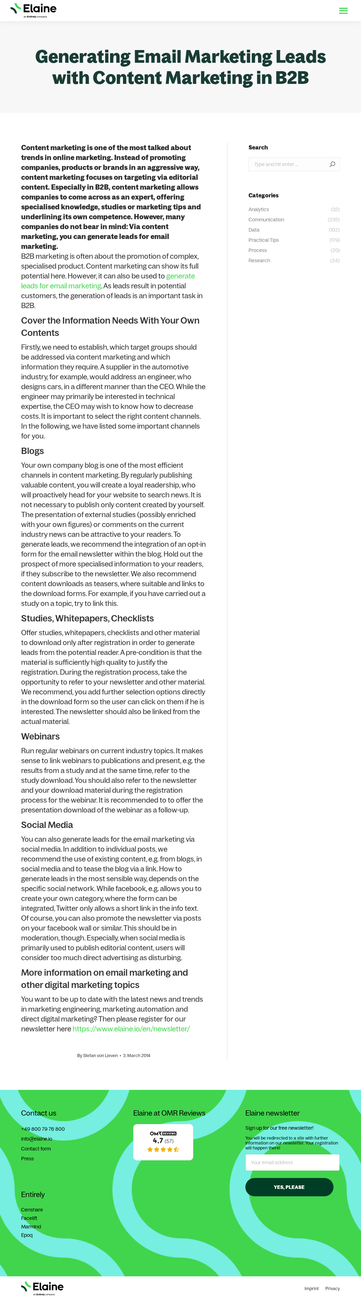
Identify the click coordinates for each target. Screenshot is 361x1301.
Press (27, 1158)
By (97, 1055)
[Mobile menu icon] (343, 11)
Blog (292, 10)
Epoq (26, 1235)
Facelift (29, 1218)
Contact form (36, 1149)
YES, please (289, 1187)
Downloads (267, 10)
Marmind (31, 1226)
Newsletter (316, 10)
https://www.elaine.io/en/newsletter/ (131, 1028)
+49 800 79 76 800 (43, 1129)
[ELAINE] (163, 1158)
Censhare (32, 1210)
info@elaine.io (36, 1139)
